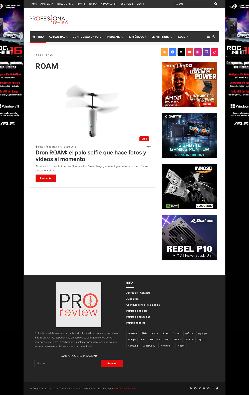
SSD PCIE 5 (127, 3)
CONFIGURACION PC (86, 36)
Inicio (41, 55)
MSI (167, 339)
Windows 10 (149, 345)
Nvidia (177, 339)
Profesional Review (125, 388)
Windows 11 (166, 345)
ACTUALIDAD (57, 36)
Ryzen (202, 339)
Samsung (133, 345)
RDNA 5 (81, 3)
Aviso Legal (132, 298)
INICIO (39, 36)
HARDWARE (113, 36)
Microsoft (155, 339)
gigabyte (202, 333)
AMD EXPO (46, 3)
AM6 (34, 3)
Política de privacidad (138, 316)
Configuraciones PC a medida (143, 304)
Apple (155, 333)
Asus (165, 333)
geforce (189, 333)
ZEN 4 (140, 3)
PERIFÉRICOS (136, 36)
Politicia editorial (135, 322)
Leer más (45, 178)
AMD (144, 333)
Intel (143, 339)
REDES (181, 36)
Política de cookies (136, 310)
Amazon (132, 333)
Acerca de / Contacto (138, 292)
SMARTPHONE (160, 36)
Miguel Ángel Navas (48, 146)
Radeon (190, 339)
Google (132, 339)
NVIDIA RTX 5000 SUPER (103, 3)
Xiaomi (181, 345)
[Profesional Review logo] (49, 19)
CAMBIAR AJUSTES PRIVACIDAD (79, 355)
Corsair (176, 333)
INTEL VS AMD (65, 3)
